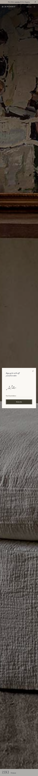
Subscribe (19, 402)
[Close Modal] (33, 371)
